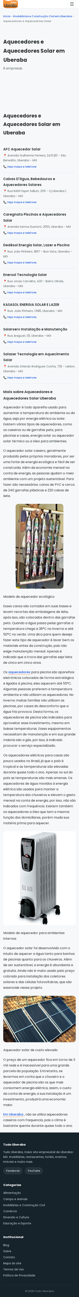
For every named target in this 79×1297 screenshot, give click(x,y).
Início (7, 16)
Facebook (13, 1170)
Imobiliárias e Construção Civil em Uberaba (42, 16)
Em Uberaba (13, 1114)
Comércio (10, 1211)
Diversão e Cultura (16, 1217)
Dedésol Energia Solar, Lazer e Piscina (36, 245)
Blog (6, 1245)
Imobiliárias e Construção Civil (24, 1205)
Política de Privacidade (19, 1275)
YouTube (34, 1170)
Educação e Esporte (17, 1223)
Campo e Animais (15, 1199)
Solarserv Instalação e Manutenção (35, 329)
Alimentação (12, 1193)
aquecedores (19, 672)
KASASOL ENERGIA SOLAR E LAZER (31, 304)
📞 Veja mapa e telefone (19, 167)
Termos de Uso (13, 1269)
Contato (9, 1257)
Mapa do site (12, 1263)
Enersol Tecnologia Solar (25, 274)
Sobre (7, 1251)
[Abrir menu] (72, 4)
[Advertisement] (39, 88)
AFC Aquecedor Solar (22, 149)
